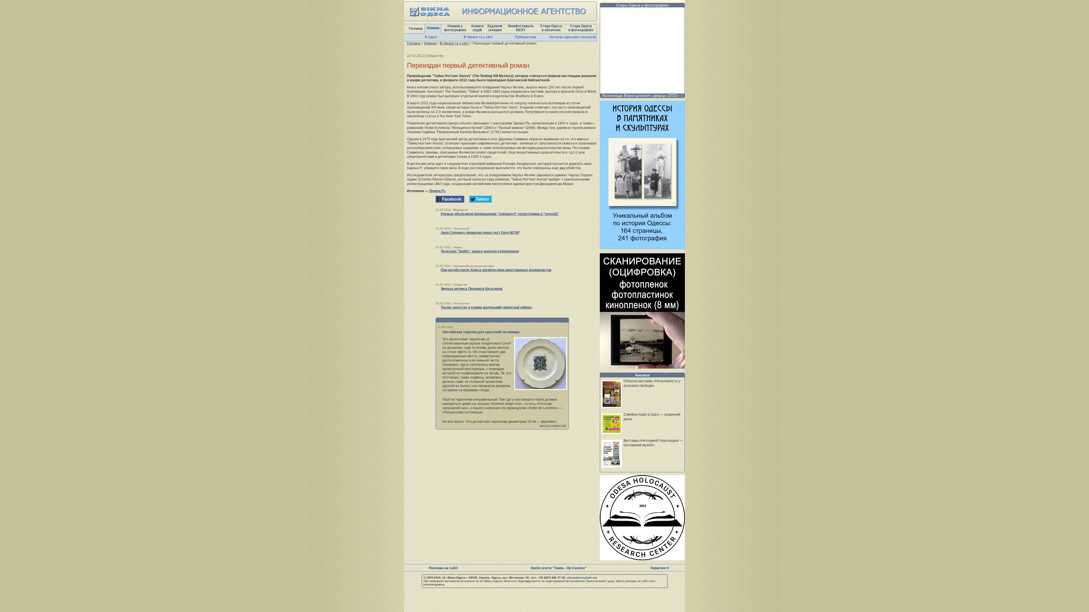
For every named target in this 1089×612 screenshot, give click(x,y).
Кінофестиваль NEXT (521, 28)
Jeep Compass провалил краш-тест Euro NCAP (480, 233)
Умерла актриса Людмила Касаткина (472, 289)
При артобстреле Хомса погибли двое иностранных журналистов (496, 270)
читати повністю (552, 426)
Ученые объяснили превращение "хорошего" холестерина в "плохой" (500, 214)
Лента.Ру (437, 191)
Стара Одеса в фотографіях (580, 28)
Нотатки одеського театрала (573, 37)
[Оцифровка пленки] (642, 367)
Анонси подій (477, 28)
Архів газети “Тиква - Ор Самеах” (559, 568)
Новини (433, 28)
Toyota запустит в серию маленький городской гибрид (486, 307)
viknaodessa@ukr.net (582, 577)
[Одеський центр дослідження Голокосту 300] (642, 558)
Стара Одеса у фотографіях (642, 5)
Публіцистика (525, 37)
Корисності (660, 568)
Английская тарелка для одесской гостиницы (481, 332)
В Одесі (431, 37)
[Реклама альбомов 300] (642, 247)
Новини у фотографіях (455, 28)
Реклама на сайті (443, 568)
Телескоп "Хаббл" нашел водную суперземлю (480, 251)
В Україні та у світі (478, 37)
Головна (416, 29)
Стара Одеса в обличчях (551, 28)
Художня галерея (494, 28)
